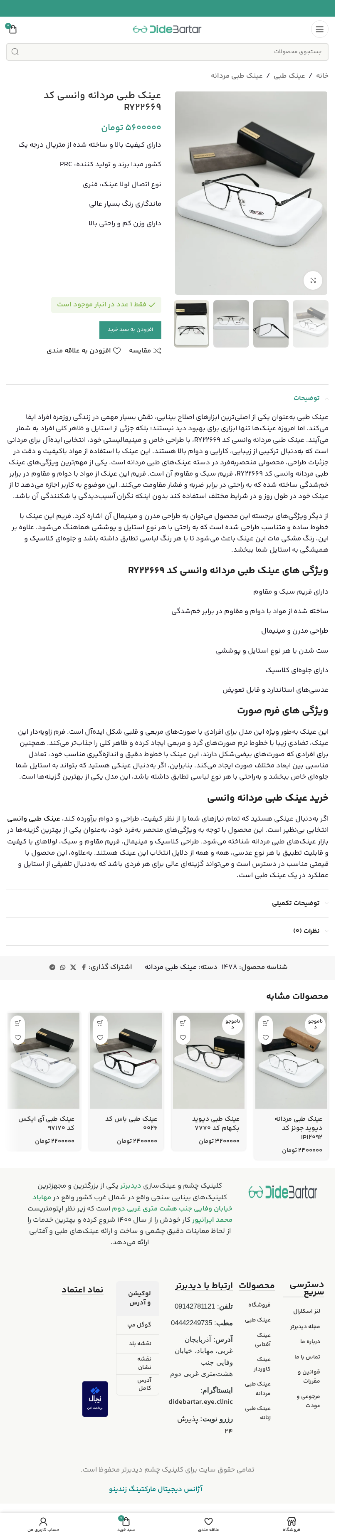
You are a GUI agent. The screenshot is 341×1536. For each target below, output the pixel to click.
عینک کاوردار (262, 1364)
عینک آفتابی (263, 1340)
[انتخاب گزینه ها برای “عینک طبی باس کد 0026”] (100, 1023)
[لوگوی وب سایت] (167, 29)
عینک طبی (289, 76)
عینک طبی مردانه (237, 76)
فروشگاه (259, 1305)
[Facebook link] (84, 968)
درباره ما (310, 1341)
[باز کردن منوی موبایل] (320, 29)
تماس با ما (307, 1357)
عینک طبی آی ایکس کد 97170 (46, 1124)
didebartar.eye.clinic (200, 1402)
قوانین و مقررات (309, 1377)
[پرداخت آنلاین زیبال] (95, 1398)
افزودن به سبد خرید (130, 329)
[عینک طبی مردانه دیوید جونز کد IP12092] (291, 1060)
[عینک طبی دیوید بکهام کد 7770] (209, 1060)
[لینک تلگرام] (52, 968)
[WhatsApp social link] (63, 968)
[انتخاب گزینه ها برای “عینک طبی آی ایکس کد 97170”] (17, 1023)
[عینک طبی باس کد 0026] (126, 1060)
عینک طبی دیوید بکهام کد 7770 (216, 1124)
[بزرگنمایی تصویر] (313, 280)
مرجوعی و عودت (308, 1401)
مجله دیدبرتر (305, 1326)
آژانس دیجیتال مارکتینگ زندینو (156, 1489)
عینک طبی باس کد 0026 (131, 1124)
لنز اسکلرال (306, 1311)
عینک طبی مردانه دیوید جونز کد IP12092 (298, 1128)
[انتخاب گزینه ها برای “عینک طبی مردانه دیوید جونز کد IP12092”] (265, 1023)
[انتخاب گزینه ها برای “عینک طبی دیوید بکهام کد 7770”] (183, 1023)
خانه (322, 76)
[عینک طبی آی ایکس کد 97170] (43, 1060)
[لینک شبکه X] (73, 968)
